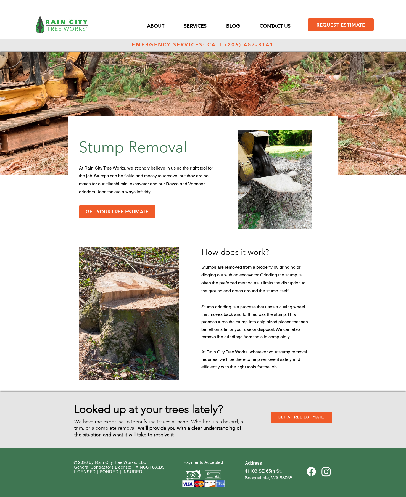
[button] (162, 26)
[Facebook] (311, 472)
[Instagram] (326, 472)
